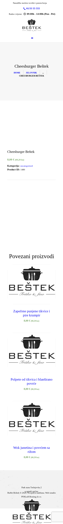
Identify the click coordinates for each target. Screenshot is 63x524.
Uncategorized (26, 166)
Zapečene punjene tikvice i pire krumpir (31, 313)
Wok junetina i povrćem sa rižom (31, 450)
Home (17, 72)
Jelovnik (31, 72)
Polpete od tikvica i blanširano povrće (31, 381)
